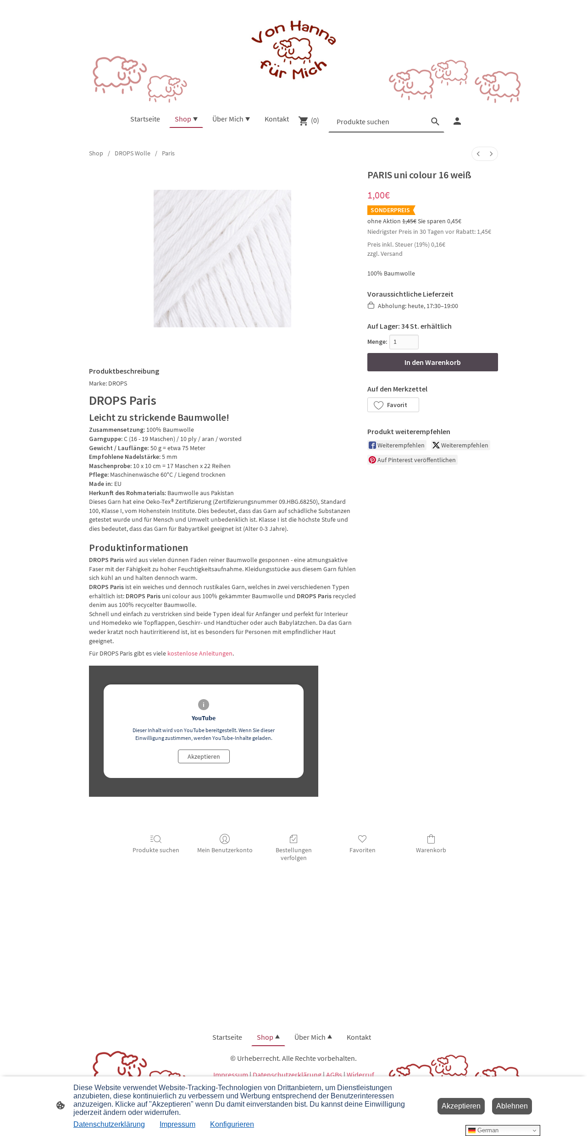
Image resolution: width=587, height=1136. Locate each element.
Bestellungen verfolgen (294, 854)
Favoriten (362, 850)
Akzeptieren (204, 756)
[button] (393, 404)
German (487, 1130)
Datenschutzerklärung (287, 1074)
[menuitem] (478, 153)
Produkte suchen (156, 850)
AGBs (334, 1074)
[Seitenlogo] (293, 51)
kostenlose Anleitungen (200, 653)
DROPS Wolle (132, 153)
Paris (168, 153)
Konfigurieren (232, 1124)
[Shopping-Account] (457, 121)
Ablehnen (512, 1106)
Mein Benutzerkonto (225, 850)
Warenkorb (431, 850)
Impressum (230, 1074)
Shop (96, 153)
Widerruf (360, 1074)
